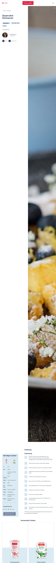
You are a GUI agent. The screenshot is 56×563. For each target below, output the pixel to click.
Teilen (6, 40)
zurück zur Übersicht (7, 10)
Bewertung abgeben (9, 513)
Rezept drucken (13, 40)
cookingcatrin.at (12, 35)
